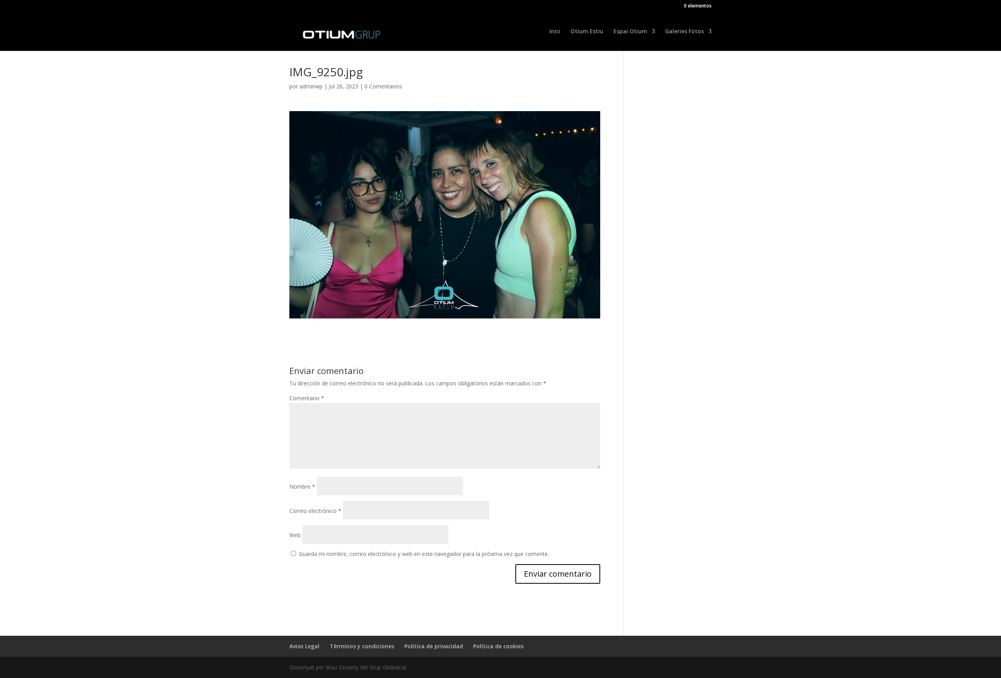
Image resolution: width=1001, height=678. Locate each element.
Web (295, 535)
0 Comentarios (383, 86)
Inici (554, 32)
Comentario (306, 398)
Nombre (302, 486)
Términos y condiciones (362, 646)
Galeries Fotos (684, 32)
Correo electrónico (315, 510)
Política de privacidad (433, 646)
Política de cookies (498, 646)
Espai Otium (630, 32)
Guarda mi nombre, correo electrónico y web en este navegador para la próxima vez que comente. (424, 554)
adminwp (311, 86)
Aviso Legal (304, 646)
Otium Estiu (586, 32)
